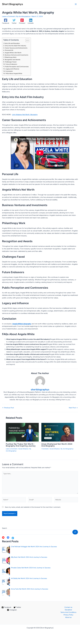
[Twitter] (13, 538)
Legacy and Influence (12, 69)
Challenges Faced (10, 62)
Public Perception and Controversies (17, 66)
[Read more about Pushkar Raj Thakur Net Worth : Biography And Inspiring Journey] (22, 432)
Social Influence (23, 449)
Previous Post (8, 408)
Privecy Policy (68, 615)
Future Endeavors (11, 64)
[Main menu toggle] (76, 4)
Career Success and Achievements (16, 48)
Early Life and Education (12, 43)
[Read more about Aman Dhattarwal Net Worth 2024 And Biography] (57, 432)
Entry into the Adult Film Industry (15, 45)
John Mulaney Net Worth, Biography (25, 115)
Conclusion (9, 71)
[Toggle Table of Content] (26, 40)
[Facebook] (8, 537)
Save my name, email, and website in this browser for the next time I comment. (33, 507)
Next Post (73, 408)
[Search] (75, 532)
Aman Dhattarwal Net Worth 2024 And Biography (56, 445)
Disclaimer (68, 610)
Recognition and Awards (12, 59)
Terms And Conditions (68, 612)
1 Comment (44, 449)
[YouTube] (3, 537)
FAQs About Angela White (14, 73)
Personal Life (9, 50)
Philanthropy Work (10, 57)
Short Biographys (12, 4)
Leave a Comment (8, 16)
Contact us (68, 607)
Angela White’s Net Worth (13, 52)
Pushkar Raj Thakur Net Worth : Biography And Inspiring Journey (21, 445)
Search (4, 528)
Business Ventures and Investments (16, 55)
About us (68, 617)
